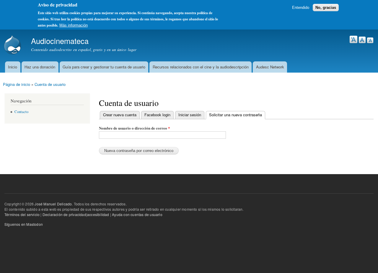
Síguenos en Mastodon (23, 224)
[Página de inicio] (13, 45)
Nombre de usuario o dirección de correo (134, 128)
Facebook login (157, 114)
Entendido (300, 7)
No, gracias (325, 7)
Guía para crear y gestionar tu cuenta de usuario (104, 67)
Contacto (21, 111)
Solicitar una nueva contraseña (234, 114)
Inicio (12, 67)
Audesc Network (270, 67)
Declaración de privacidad (64, 214)
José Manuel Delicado (53, 203)
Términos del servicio (22, 214)
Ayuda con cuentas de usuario (137, 214)
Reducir (370, 40)
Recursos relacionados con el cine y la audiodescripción (201, 67)
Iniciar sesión (189, 114)
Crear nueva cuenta (119, 114)
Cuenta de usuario (50, 84)
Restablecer (362, 39)
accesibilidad (98, 214)
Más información (73, 25)
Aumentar (353, 39)
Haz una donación (40, 67)
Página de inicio (16, 84)
